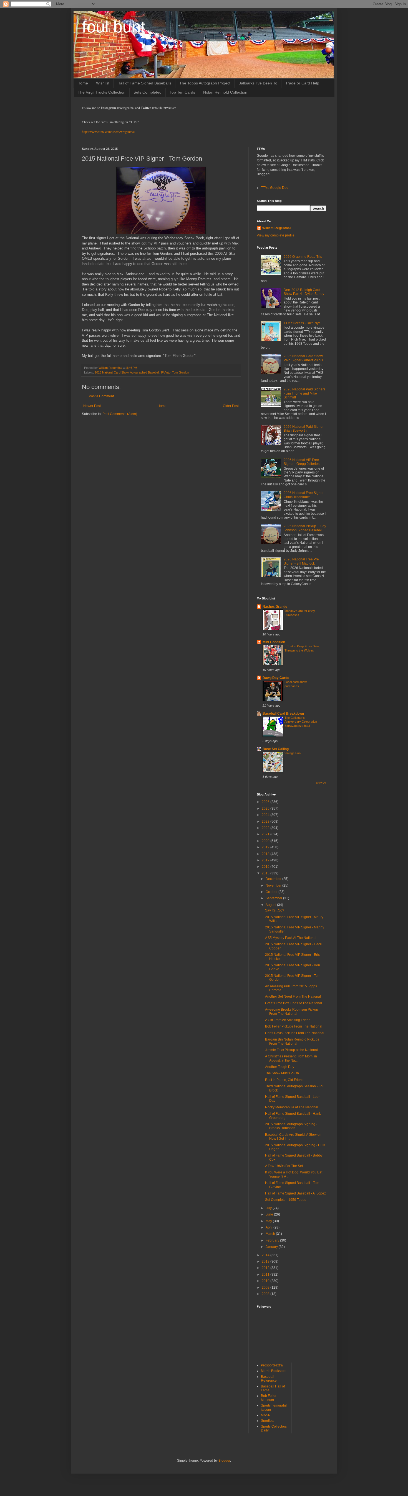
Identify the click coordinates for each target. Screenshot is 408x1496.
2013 (266, 1261)
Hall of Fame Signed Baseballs (144, 83)
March (271, 1234)
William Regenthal (276, 228)
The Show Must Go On (282, 1073)
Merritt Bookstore (273, 1371)
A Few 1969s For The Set (284, 1166)
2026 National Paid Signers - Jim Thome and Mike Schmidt (304, 393)
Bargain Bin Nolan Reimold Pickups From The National (292, 1041)
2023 (266, 821)
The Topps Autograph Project (204, 83)
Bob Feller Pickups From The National (293, 1026)
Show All (321, 782)
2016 (266, 867)
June (270, 1214)
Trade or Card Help (302, 83)
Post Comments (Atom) (119, 414)
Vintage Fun (292, 753)
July (269, 1208)
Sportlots (267, 1421)
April (269, 1227)
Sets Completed (148, 92)
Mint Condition (274, 642)
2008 (266, 1294)
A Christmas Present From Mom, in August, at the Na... (291, 1058)
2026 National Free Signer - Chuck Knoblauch (305, 495)
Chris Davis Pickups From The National (294, 1033)
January (272, 1247)
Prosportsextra (272, 1365)
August (271, 905)
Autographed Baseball (144, 372)
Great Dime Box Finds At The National (293, 1003)
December (274, 879)
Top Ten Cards (182, 92)
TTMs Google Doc (274, 188)
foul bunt (113, 26)
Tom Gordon (180, 372)
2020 (266, 841)
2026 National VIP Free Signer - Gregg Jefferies (301, 462)
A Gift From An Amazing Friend (288, 1020)
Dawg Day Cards (276, 678)
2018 (266, 854)
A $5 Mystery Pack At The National (290, 938)
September (274, 898)
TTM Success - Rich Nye (302, 323)
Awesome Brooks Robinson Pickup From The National (291, 1011)
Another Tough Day (279, 1067)
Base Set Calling (276, 749)
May (269, 1221)
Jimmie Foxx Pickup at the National (291, 1050)
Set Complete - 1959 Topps (285, 1200)
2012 (266, 1268)
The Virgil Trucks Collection (101, 92)
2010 (266, 1281)
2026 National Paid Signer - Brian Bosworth (305, 428)
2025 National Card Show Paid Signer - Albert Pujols (303, 358)
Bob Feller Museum (268, 1398)
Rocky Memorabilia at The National (291, 1107)
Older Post (231, 406)
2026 (266, 802)
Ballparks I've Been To (257, 83)
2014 (266, 1255)
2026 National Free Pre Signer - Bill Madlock (301, 561)
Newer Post (92, 406)
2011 (266, 1274)
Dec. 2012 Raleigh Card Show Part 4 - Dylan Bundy (304, 292)
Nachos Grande (275, 607)
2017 (266, 860)
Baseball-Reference (269, 1378)
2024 (266, 815)
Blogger (224, 1460)
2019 (266, 847)
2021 (266, 834)
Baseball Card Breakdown (283, 713)
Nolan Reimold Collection (225, 92)
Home (82, 83)
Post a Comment (101, 396)
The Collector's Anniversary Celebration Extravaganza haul (300, 722)
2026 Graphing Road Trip (303, 257)
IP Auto (165, 372)
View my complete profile (275, 235)
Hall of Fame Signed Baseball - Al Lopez (295, 1193)
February (273, 1240)
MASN (266, 1415)
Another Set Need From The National (293, 996)
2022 (266, 828)
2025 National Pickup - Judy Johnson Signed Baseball (305, 528)
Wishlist (102, 83)
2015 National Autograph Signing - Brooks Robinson (291, 1126)
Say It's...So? (274, 910)
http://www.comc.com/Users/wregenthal (108, 131)
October (272, 892)
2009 (266, 1287)
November (274, 885)
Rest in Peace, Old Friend (284, 1080)
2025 (266, 808)
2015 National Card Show (112, 372)
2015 (266, 873)
